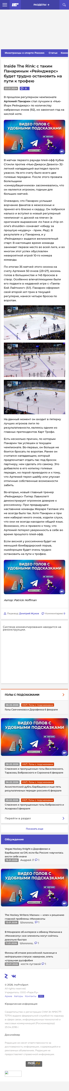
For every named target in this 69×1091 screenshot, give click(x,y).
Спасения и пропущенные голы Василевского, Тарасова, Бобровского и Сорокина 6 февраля (34, 770)
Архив (8, 996)
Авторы (18, 996)
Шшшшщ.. (27, 922)
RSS (41, 996)
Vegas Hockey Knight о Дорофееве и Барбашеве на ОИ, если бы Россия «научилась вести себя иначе (34, 852)
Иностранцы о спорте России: (24, 52)
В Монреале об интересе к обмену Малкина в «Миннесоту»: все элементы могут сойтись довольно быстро (33, 936)
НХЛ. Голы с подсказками (37, 705)
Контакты (30, 996)
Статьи (53, 52)
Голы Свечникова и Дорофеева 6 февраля (31, 709)
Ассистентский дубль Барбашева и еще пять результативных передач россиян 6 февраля (33, 788)
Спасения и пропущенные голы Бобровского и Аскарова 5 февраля (34, 806)
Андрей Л (27, 860)
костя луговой (31, 964)
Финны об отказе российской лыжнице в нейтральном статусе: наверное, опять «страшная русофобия (31, 956)
